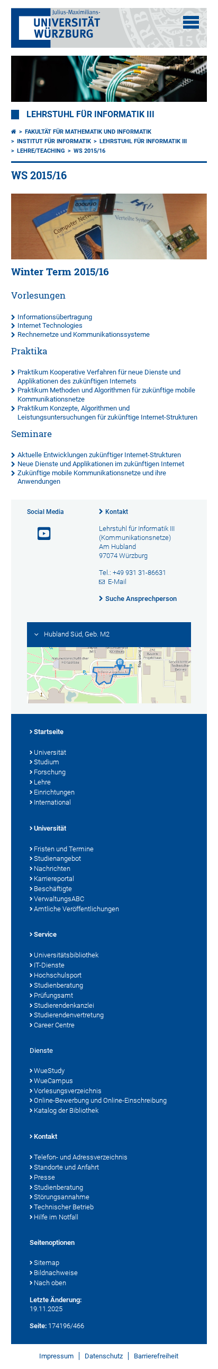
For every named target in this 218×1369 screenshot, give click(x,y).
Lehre (42, 782)
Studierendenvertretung (69, 1015)
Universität (50, 752)
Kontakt (116, 512)
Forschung (50, 772)
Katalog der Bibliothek (66, 1110)
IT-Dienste (49, 965)
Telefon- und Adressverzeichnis (81, 1157)
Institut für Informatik (54, 141)
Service (45, 934)
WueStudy (49, 1071)
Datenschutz (104, 1356)
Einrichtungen (54, 792)
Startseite (48, 732)
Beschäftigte (53, 889)
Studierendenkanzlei (64, 1005)
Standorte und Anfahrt (66, 1167)
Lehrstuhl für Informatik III (90, 114)
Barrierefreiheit (156, 1356)
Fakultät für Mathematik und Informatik (88, 131)
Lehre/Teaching (41, 150)
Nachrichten (52, 869)
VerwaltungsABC (59, 899)
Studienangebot (57, 858)
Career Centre (54, 1025)
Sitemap (46, 1263)
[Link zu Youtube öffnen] (39, 534)
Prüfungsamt (53, 995)
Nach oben (50, 1283)
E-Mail (117, 582)
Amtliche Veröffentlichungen (76, 909)
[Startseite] (13, 131)
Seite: (38, 1326)
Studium (46, 762)
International (52, 802)
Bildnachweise (56, 1273)
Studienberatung (58, 985)
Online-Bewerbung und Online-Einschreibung (100, 1100)
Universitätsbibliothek (66, 955)
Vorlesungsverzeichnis (68, 1091)
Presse (44, 1177)
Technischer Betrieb (64, 1207)
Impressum (56, 1356)
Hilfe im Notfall (56, 1217)
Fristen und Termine (64, 849)
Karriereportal (54, 879)
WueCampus (53, 1081)
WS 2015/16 (89, 150)
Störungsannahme (61, 1197)
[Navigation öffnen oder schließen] (191, 22)
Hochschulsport (57, 975)
